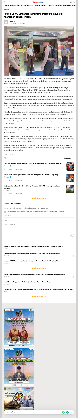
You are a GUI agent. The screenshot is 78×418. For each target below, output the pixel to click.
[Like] (6, 412)
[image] (70, 166)
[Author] (6, 22)
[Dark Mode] (73, 2)
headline (6, 10)
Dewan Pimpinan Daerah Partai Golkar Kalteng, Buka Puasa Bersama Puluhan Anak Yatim (34, 275)
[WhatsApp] (63, 412)
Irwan (11, 22)
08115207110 (54, 139)
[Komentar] (12, 412)
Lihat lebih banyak (37, 198)
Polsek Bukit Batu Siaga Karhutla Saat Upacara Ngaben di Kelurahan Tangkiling (31, 175)
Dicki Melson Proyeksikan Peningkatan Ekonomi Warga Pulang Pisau (27, 282)
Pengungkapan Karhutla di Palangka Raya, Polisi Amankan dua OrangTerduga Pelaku (33, 163)
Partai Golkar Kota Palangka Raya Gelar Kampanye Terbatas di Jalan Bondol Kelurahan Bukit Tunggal (38, 289)
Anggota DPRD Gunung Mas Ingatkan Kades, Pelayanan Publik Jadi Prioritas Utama (32, 261)
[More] (64, 169)
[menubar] (5, 2)
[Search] (70, 2)
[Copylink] (67, 412)
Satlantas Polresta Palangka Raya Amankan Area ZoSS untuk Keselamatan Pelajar (32, 254)
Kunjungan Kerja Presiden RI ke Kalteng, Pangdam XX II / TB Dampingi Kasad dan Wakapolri (32, 187)
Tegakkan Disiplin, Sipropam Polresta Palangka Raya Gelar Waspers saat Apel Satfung (33, 246)
